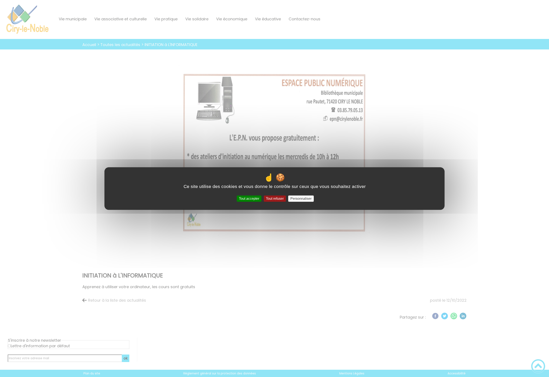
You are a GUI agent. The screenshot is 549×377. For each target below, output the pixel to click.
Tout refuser (275, 198)
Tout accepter (249, 198)
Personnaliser (301, 198)
